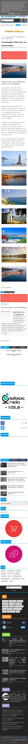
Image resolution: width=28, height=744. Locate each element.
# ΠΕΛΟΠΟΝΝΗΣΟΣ (9, 292)
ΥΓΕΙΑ (11, 581)
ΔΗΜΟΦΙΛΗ (14, 460)
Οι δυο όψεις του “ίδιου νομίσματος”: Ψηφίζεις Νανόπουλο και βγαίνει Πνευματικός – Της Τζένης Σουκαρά (17, 479)
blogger (5, 347)
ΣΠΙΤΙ (23, 578)
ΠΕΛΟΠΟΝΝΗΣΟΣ (10, 37)
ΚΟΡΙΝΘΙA (3, 576)
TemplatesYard (18, 737)
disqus (14, 347)
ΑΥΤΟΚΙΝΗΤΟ (11, 571)
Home (2, 37)
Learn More (11, 13)
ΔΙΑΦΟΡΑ (3, 573)
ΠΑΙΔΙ (9, 576)
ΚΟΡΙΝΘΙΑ (13, 25)
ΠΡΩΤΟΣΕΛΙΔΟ (16, 578)
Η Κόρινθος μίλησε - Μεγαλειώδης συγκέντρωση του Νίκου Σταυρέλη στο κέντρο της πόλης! (17, 465)
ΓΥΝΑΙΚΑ (18, 571)
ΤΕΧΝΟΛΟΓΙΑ (4, 581)
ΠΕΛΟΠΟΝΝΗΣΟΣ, (19, 49)
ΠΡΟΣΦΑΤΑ (5, 460)
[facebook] (12, 590)
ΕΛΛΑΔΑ (10, 573)
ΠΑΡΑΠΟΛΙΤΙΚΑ (17, 576)
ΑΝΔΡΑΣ (3, 571)
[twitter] (15, 590)
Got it (18, 13)
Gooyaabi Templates (6, 739)
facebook (22, 347)
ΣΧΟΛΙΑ (23, 460)
